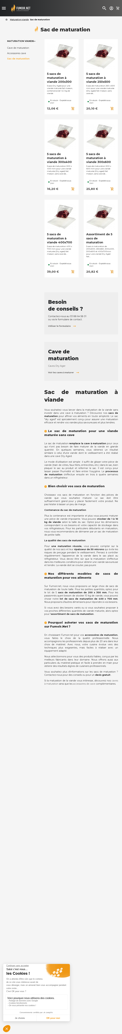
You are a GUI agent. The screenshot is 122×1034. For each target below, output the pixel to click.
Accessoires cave (16, 53)
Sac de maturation (18, 58)
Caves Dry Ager (56, 365)
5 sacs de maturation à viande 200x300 (59, 78)
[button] (62, 326)
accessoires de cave (84, 683)
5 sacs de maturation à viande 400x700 (59, 238)
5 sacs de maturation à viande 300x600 (98, 158)
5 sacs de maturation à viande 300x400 (59, 158)
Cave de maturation (18, 47)
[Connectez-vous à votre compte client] (111, 8)
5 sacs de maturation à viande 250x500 (98, 78)
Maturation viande (20, 41)
